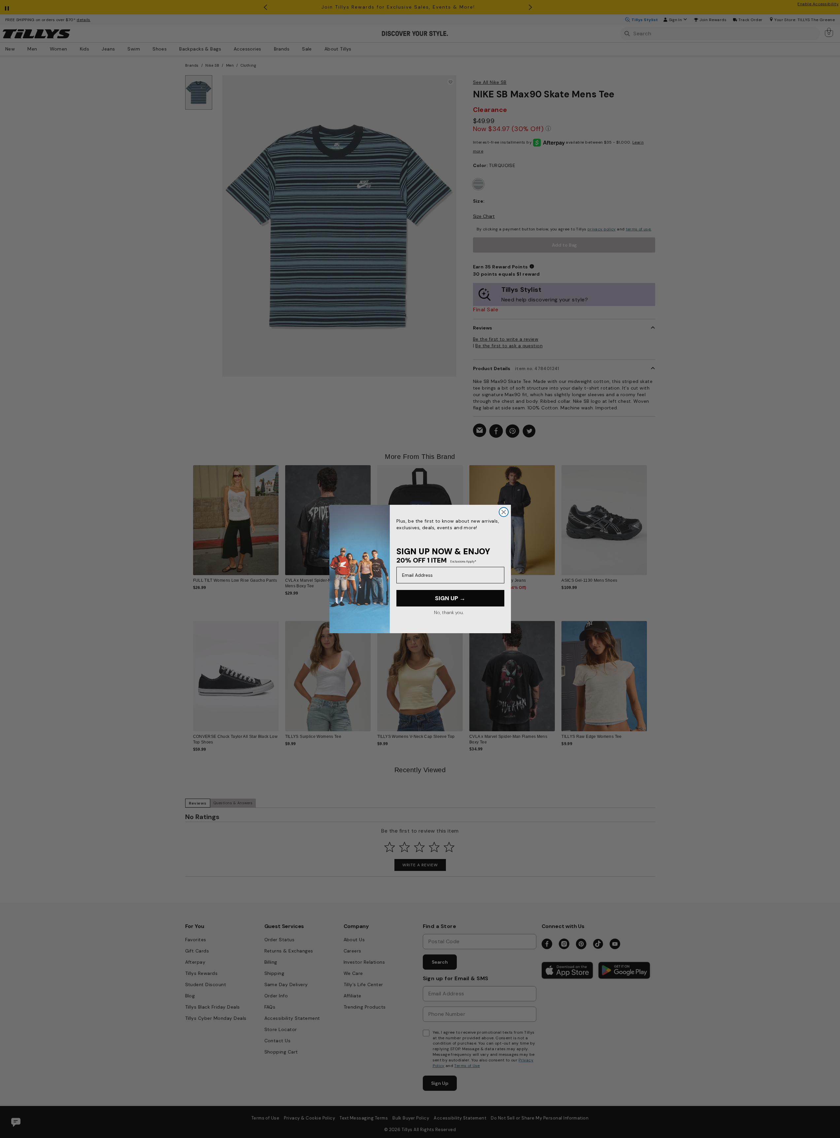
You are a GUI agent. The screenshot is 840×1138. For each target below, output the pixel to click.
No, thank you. (448, 612)
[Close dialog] (503, 512)
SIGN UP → (450, 598)
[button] (651, 515)
